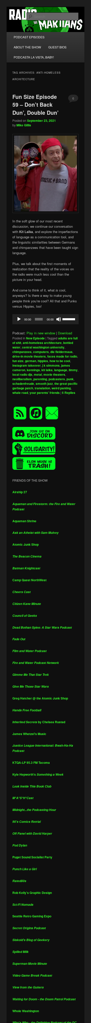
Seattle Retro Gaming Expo (31, 916)
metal (38, 374)
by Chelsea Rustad (38, 722)
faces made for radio (62, 356)
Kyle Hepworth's (37, 774)
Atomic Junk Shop (25, 544)
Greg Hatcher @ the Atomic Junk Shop (40, 698)
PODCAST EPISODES (29, 37)
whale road (20, 392)
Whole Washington (25, 1011)
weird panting (61, 388)
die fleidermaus (61, 351)
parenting (40, 379)
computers (41, 351)
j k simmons (51, 365)
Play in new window (41, 333)
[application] (45, 319)
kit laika (47, 370)
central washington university (43, 347)
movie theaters (54, 374)
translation (42, 388)
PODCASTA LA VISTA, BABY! (34, 57)
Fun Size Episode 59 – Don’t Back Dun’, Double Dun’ (35, 104)
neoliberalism (22, 379)
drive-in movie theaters (29, 356)
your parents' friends (45, 392)
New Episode (35, 338)
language (60, 370)
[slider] (69, 318)
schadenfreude (23, 383)
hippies (43, 361)
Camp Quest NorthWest (29, 580)
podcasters (57, 379)
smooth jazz (44, 383)
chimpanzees (22, 351)
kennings (33, 370)
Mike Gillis (23, 125)
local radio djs (22, 374)
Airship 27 (19, 492)
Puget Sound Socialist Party (32, 857)
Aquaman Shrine (24, 521)
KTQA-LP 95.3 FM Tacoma (31, 762)
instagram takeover (26, 365)
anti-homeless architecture (42, 342)
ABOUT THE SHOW (27, 47)
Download (65, 333)
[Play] (18, 319)
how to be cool (60, 361)
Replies (68, 392)
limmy (73, 370)
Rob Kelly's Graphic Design (32, 892)
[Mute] (58, 319)
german (30, 361)
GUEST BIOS (57, 47)
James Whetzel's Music (29, 734)
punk (70, 379)
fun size (18, 361)
